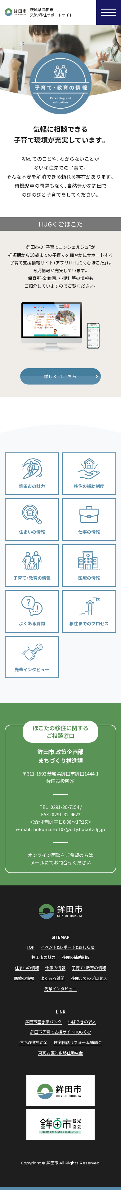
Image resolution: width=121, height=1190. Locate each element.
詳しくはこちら (60, 376)
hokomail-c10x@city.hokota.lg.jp (69, 829)
